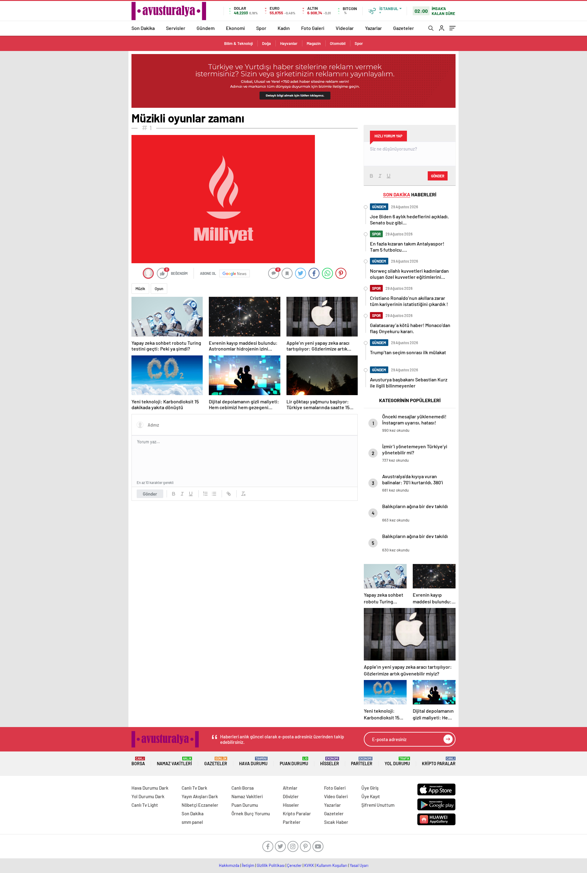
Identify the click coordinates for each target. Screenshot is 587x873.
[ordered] (205, 493)
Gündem (206, 28)
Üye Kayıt (370, 796)
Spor (261, 28)
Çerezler (294, 865)
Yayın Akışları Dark (200, 796)
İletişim (248, 865)
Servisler (175, 28)
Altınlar (290, 788)
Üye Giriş (369, 788)
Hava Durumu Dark (149, 788)
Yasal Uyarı (359, 865)
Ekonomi (235, 28)
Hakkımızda (229, 865)
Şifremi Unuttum (377, 805)
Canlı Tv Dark (194, 788)
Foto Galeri (312, 28)
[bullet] (214, 493)
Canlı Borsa (242, 788)
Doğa (266, 43)
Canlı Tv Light (144, 805)
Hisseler (329, 761)
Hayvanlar (288, 43)
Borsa (138, 761)
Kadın (284, 28)
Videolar (345, 28)
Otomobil (337, 43)
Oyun (159, 288)
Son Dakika (143, 28)
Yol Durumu (397, 761)
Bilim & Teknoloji (238, 43)
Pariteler (361, 761)
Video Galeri (336, 796)
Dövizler (291, 796)
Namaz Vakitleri (174, 761)
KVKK (309, 865)
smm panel (192, 822)
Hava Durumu (253, 761)
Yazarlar (373, 28)
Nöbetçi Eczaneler (200, 805)
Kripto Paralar (439, 761)
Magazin (314, 43)
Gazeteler (403, 28)
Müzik (140, 288)
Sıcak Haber (336, 822)
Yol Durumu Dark (147, 796)
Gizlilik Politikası (271, 865)
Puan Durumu (294, 761)
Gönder (150, 494)
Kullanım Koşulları (331, 865)
